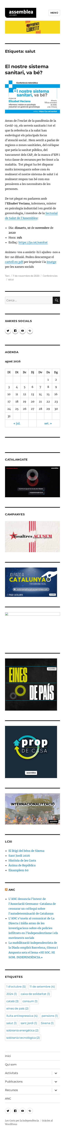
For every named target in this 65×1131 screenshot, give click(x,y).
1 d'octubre (16, 986)
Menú (54, 12)
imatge (51, 262)
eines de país (17, 1008)
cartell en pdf (14, 262)
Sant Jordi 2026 (19, 855)
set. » (48, 423)
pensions (50, 1015)
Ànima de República (22, 865)
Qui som (11, 1064)
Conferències (50, 275)
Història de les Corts (22, 860)
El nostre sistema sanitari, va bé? (27, 69)
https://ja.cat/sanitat (33, 242)
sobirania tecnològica (23, 1037)
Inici (8, 1056)
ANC (11, 889)
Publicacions (14, 1081)
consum (30, 1001)
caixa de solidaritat (35, 994)
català (12, 1001)
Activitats (11, 1073)
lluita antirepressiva (22, 1015)
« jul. (17, 423)
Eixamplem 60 (18, 870)
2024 (11, 994)
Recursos (11, 1090)
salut (11, 279)
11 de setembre (42, 986)
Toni (7, 275)
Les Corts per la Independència (22, 1120)
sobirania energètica (22, 1030)
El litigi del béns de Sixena (26, 850)
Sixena (47, 1023)
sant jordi (29, 1023)
